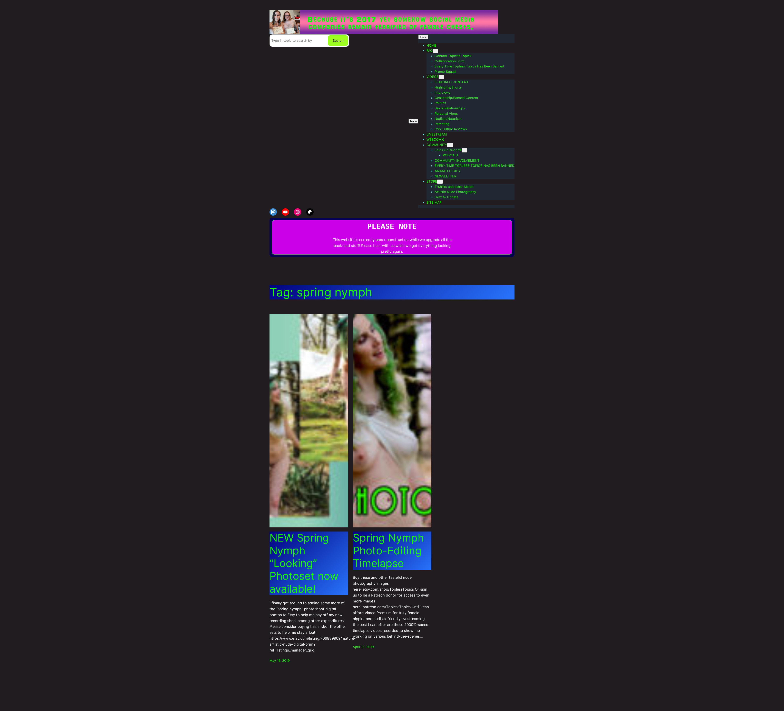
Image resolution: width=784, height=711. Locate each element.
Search (338, 40)
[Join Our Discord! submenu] (464, 150)
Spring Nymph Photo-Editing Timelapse (388, 551)
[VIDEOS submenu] (441, 77)
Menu (413, 121)
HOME (431, 45)
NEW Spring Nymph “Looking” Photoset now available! (304, 563)
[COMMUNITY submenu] (450, 145)
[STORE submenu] (440, 181)
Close (423, 37)
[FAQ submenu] (435, 51)
